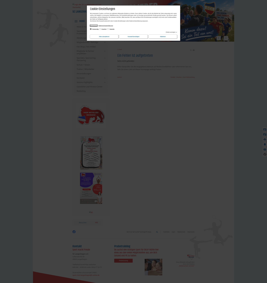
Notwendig (95, 29)
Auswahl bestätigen (133, 36)
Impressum (93, 25)
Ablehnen (163, 36)
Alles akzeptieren (104, 36)
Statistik (111, 29)
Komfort (104, 29)
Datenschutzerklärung (105, 25)
